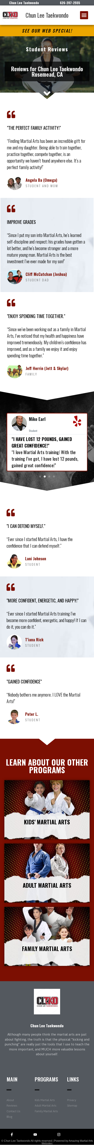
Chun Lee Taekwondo (47, 15)
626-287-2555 (70, 2)
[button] (84, 15)
